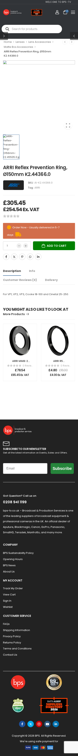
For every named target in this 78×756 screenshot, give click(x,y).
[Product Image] (39, 96)
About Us (9, 571)
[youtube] (47, 724)
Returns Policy (12, 642)
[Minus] (19, 245)
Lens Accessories (39, 42)
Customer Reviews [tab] (20, 280)
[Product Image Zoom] (68, 125)
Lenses (20, 42)
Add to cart (56, 246)
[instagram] (39, 724)
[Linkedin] (38, 257)
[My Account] (57, 12)
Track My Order (13, 588)
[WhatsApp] (30, 257)
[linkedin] (56, 724)
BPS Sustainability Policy (18, 553)
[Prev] (64, 42)
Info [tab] (32, 271)
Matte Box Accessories (18, 47)
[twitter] (30, 724)
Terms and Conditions (17, 648)
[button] (73, 12)
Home (8, 42)
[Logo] (12, 12)
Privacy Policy (12, 636)
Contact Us (10, 655)
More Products (14, 314)
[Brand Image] (13, 185)
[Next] (71, 42)
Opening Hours (13, 559)
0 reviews (28, 365)
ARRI (37, 188)
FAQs (6, 624)
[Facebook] (6, 257)
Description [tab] (12, 271)
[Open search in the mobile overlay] (32, 29)
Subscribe (62, 468)
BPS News (9, 565)
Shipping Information (16, 630)
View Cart (9, 594)
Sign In (7, 601)
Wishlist (8, 607)
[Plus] (25, 245)
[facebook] (22, 724)
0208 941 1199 (15, 501)
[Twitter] (14, 257)
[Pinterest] (22, 257)
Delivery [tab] (51, 280)
